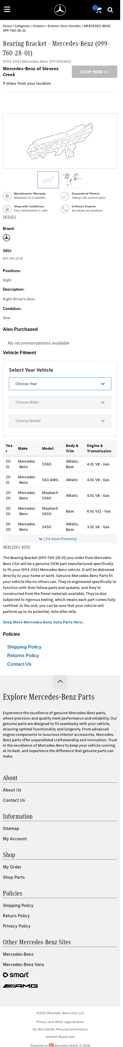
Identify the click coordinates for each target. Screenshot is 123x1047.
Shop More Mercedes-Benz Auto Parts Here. (43, 622)
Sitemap (11, 828)
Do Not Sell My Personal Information (60, 1029)
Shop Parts (14, 877)
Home (7, 26)
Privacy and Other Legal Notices (60, 1022)
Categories (22, 26)
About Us (12, 790)
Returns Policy (23, 655)
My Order (12, 867)
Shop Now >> (94, 71)
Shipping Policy (24, 647)
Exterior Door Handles (64, 26)
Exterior (39, 26)
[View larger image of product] (48, 179)
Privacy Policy (17, 926)
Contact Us (19, 664)
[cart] (98, 10)
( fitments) (60, 539)
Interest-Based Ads (60, 1036)
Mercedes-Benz (18, 954)
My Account (15, 839)
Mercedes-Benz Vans (23, 964)
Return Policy (16, 916)
